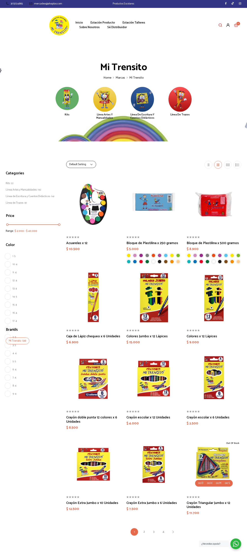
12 (15, 280)
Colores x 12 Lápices (202, 336)
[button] (236, 25)
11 (15, 272)
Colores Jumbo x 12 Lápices (147, 336)
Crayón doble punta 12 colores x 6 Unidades (91, 420)
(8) (25, 203)
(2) (12, 183)
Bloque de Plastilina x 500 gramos (213, 243)
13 (15, 288)
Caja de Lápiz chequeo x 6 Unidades (93, 336)
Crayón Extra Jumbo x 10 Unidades (92, 503)
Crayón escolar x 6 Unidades (208, 418)
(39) (24, 341)
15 (15, 305)
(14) (52, 196)
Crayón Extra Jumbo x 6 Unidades (151, 503)
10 (15, 264)
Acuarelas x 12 (76, 243)
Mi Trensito (15, 341)
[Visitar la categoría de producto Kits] (67, 98)
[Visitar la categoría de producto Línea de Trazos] (180, 98)
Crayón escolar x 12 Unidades (148, 418)
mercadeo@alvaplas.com (48, 4)
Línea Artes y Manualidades (104, 116)
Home (107, 77)
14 (15, 297)
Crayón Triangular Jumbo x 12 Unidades (208, 505)
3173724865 (17, 4)
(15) (39, 190)
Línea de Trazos (180, 115)
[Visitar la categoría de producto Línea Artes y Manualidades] (104, 98)
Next (173, 532)
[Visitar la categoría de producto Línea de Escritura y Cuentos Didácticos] (142, 98)
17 (15, 321)
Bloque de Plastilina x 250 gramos (152, 243)
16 (15, 313)
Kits (67, 115)
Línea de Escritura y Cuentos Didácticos (142, 116)
